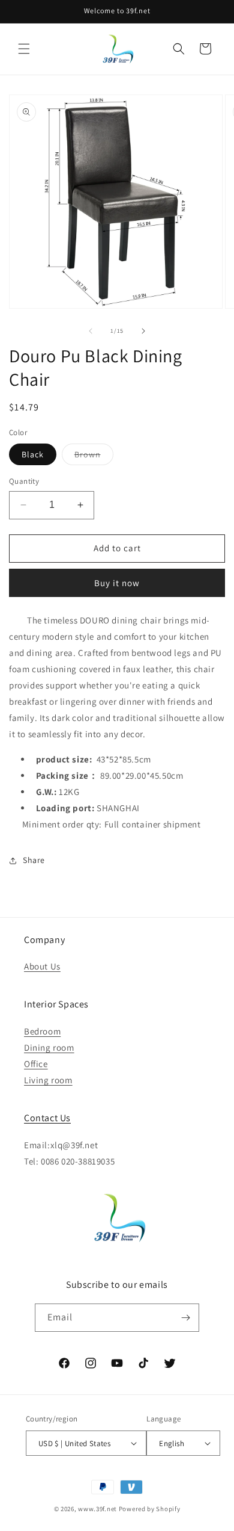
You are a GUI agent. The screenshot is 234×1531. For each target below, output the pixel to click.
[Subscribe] (185, 1318)
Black (33, 454)
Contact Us (47, 1118)
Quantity (24, 481)
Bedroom (42, 1031)
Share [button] (34, 860)
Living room (48, 1080)
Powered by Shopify (150, 1509)
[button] (24, 49)
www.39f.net (97, 1509)
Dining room (49, 1047)
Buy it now (117, 583)
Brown (93, 456)
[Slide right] (143, 331)
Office (36, 1063)
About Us (42, 966)
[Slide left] (90, 331)
